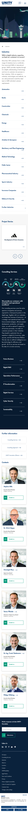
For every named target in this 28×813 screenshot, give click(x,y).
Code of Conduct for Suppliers (9, 784)
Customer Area (5, 787)
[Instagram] (6, 747)
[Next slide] (20, 256)
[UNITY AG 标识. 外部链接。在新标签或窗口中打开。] (3, 796)
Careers (3, 768)
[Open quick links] (20, 3)
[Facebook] (8, 747)
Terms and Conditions (7, 776)
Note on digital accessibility (8, 781)
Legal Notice (5, 773)
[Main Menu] (25, 3)
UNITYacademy (5, 770)
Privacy (3, 779)
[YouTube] (12, 747)
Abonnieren (10, 735)
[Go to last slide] (15, 256)
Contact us (11, 497)
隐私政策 (25, 794)
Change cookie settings (7, 789)
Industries (4, 760)
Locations (4, 765)
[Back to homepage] (2, 46)
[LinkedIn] (2, 747)
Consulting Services (6, 757)
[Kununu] (15, 747)
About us (4, 762)
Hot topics (4, 754)
